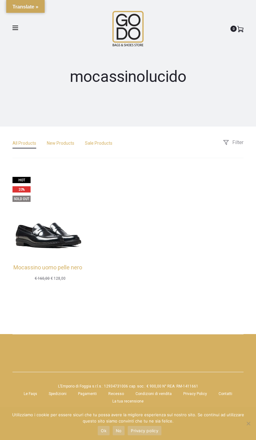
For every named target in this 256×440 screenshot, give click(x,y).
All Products (24, 143)
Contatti (225, 394)
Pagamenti (87, 394)
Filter (237, 142)
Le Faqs (30, 394)
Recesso (116, 394)
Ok (103, 430)
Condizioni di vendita (153, 394)
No (119, 430)
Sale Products (98, 143)
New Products (60, 143)
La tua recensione (128, 401)
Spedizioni (57, 394)
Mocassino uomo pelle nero (47, 267)
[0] (240, 28)
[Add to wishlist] (75, 178)
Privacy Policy (195, 394)
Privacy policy (144, 430)
